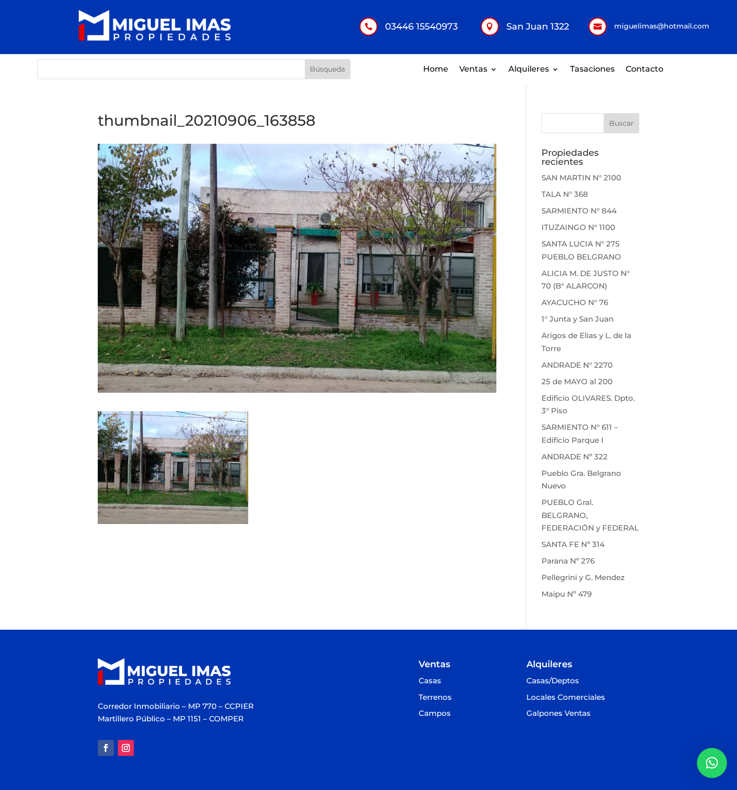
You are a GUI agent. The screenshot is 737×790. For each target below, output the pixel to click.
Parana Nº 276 (568, 561)
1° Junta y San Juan (577, 319)
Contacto (644, 70)
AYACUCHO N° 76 (574, 302)
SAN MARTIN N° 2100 (581, 177)
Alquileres (528, 70)
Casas (430, 681)
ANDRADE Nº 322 (574, 456)
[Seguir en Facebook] (106, 748)
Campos (435, 713)
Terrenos (435, 697)
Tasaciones (592, 70)
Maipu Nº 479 (566, 594)
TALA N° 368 (564, 194)
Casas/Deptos (552, 681)
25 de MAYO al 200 (577, 381)
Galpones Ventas (558, 713)
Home (435, 70)
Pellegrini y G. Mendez (583, 577)
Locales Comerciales (565, 697)
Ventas (473, 70)
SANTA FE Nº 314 (573, 544)
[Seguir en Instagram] (126, 748)
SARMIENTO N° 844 (579, 210)
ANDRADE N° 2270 (577, 365)
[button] (712, 763)
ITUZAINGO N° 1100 (578, 227)
